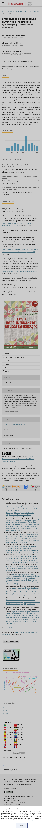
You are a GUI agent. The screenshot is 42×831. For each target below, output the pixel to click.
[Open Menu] (3, 3)
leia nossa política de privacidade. (29, 820)
